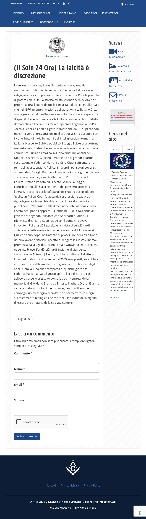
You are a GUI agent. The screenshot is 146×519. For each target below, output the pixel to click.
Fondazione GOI (48, 22)
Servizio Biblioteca (22, 22)
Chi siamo (18, 13)
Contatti (30, 3)
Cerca (128, 149)
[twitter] (53, 4)
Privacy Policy (92, 485)
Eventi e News (68, 13)
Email (19, 385)
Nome (19, 369)
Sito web (20, 400)
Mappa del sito (70, 485)
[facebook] (58, 4)
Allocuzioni (90, 13)
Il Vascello (70, 22)
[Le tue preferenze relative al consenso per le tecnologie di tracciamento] (139, 512)
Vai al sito (114, 296)
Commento (23, 353)
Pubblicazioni (110, 13)
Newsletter (16, 3)
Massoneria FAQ (41, 13)
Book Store (43, 3)
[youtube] (63, 4)
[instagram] (68, 4)
